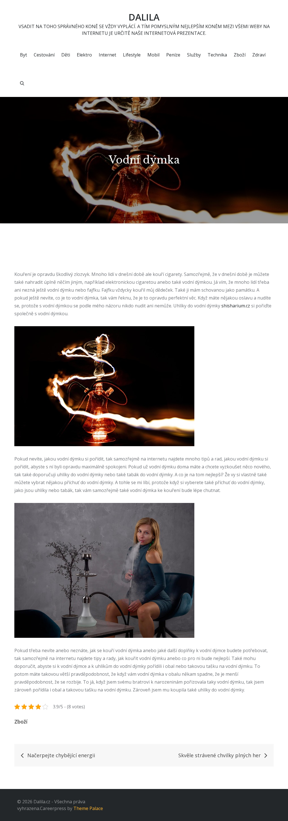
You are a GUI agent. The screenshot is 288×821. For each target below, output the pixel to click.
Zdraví (259, 55)
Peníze (173, 55)
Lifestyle (132, 55)
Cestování (44, 55)
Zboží (240, 55)
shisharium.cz (235, 306)
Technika (217, 55)
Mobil (153, 55)
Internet (107, 55)
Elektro (84, 55)
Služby (194, 55)
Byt (23, 55)
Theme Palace (88, 808)
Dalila (144, 17)
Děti (65, 55)
